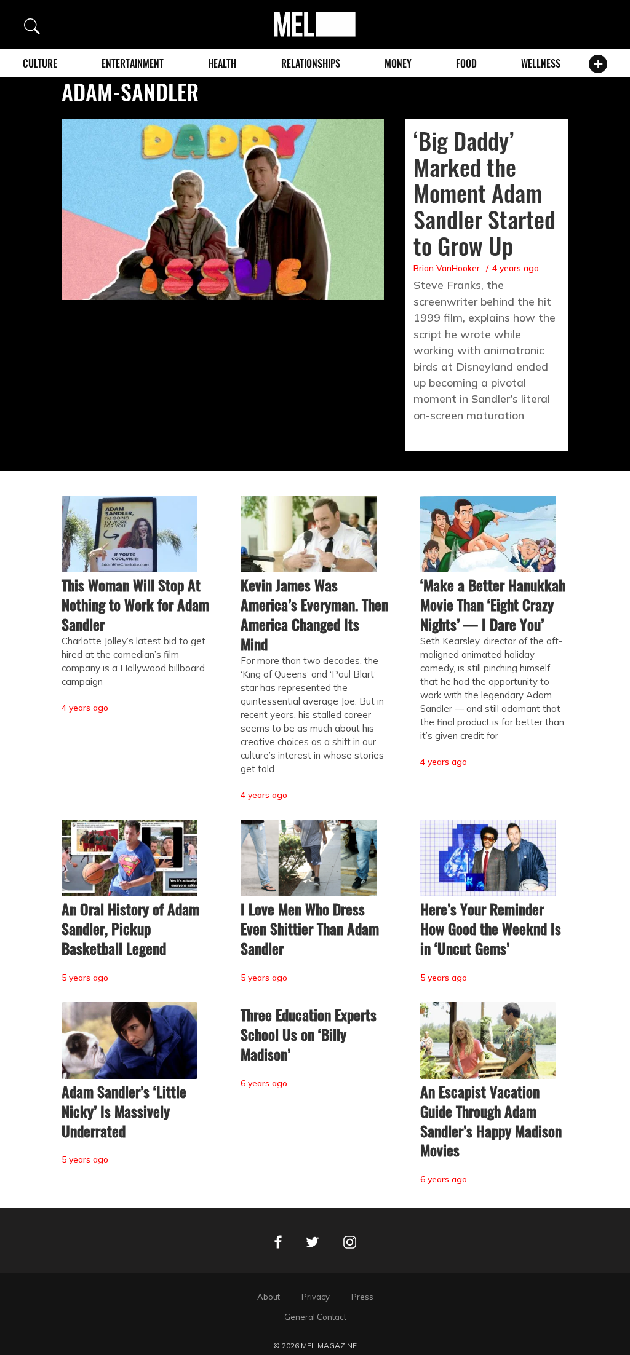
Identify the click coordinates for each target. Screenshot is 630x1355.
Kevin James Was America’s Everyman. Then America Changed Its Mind (314, 614)
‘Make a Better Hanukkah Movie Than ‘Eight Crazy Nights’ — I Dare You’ (492, 604)
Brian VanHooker (446, 268)
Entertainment (133, 63)
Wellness (540, 63)
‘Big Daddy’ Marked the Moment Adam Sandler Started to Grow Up (484, 193)
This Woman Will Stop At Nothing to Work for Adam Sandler (135, 604)
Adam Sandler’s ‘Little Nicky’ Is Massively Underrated (124, 1111)
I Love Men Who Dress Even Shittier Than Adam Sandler (310, 928)
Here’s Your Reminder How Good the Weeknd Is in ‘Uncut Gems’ (490, 928)
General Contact (315, 1317)
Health (222, 63)
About (268, 1297)
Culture (40, 63)
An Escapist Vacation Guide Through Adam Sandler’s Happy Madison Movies (491, 1120)
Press (362, 1297)
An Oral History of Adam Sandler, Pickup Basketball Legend (130, 928)
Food (466, 63)
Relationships (310, 63)
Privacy (315, 1297)
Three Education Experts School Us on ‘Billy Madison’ (309, 1034)
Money (398, 63)
